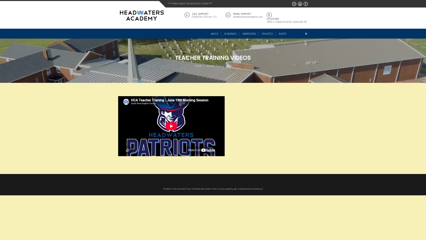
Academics (230, 33)
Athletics (267, 33)
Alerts (282, 33)
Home (198, 65)
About (214, 33)
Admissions (249, 33)
